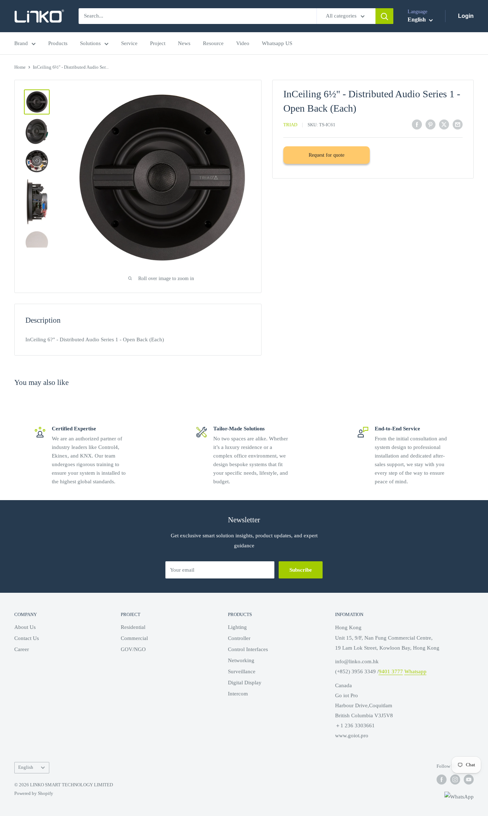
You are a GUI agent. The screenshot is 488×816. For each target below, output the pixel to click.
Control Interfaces (248, 649)
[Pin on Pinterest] (430, 124)
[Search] (384, 16)
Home (20, 67)
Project (157, 43)
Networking (241, 660)
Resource (213, 43)
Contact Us (26, 638)
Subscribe (300, 570)
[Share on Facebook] (417, 124)
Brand (21, 43)
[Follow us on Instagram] (455, 780)
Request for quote (326, 155)
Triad (290, 124)
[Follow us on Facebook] (442, 780)
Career (21, 649)
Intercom (238, 694)
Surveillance (241, 671)
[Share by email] (458, 124)
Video (242, 43)
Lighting (237, 627)
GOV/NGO (133, 649)
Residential (133, 627)
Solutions (90, 43)
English (25, 767)
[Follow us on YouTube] (469, 780)
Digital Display (245, 682)
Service (129, 43)
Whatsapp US (277, 43)
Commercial (134, 638)
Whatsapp (415, 671)
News (184, 43)
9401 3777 (391, 671)
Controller (239, 638)
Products (58, 43)
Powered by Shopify (33, 793)
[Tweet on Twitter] (444, 124)
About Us (25, 627)
